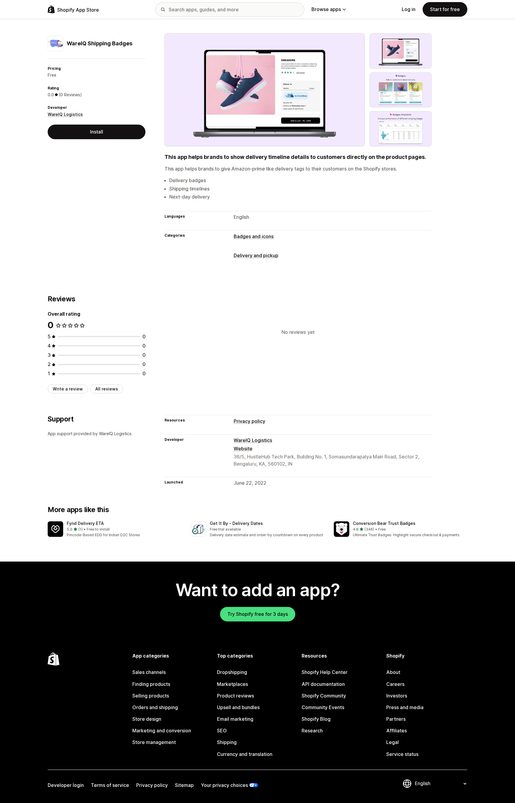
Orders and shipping (155, 707)
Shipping (227, 742)
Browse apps (326, 9)
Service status (402, 754)
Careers (395, 684)
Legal (392, 742)
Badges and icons (254, 236)
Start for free (445, 9)
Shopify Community (324, 696)
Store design (146, 719)
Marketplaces (232, 684)
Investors (396, 696)
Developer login (66, 785)
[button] (114, 529)
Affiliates (396, 731)
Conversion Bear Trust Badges (384, 523)
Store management (154, 742)
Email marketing (235, 719)
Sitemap (184, 785)
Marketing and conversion (161, 731)
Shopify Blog (316, 719)
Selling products (150, 696)
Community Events (323, 707)
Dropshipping (232, 672)
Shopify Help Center (325, 672)
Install (96, 132)
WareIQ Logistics (65, 114)
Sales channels (149, 672)
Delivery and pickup (256, 255)
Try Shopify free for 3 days (257, 614)
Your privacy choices (224, 785)
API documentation (323, 684)
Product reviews (235, 696)
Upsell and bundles (238, 707)
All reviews (106, 388)
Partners (396, 719)
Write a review (68, 388)
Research (312, 731)
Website (243, 449)
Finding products (151, 684)
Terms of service (110, 785)
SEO (222, 731)
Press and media (405, 707)
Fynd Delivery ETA (85, 523)
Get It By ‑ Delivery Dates (236, 523)
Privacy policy (249, 421)
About (393, 672)
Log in (408, 9)
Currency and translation (244, 754)
